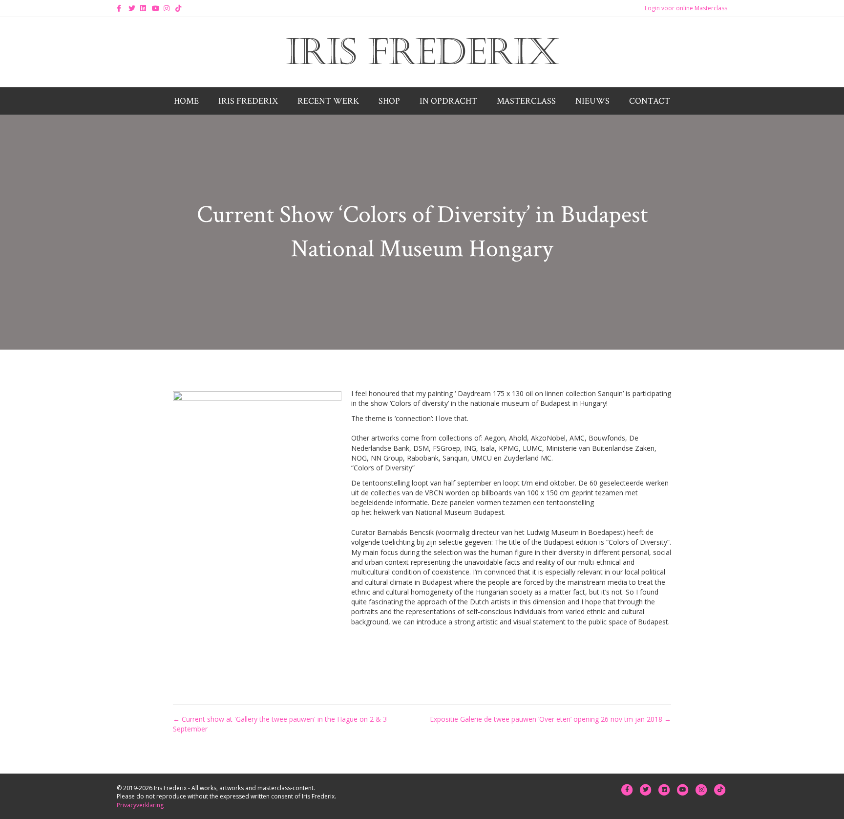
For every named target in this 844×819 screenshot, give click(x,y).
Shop (389, 101)
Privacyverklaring (140, 805)
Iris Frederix (248, 101)
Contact (649, 101)
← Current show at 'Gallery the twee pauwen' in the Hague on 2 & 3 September (280, 723)
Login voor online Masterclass (686, 8)
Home (186, 101)
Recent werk (328, 101)
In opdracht (448, 101)
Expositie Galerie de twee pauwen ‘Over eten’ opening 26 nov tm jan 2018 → (550, 719)
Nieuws (592, 101)
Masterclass (526, 101)
